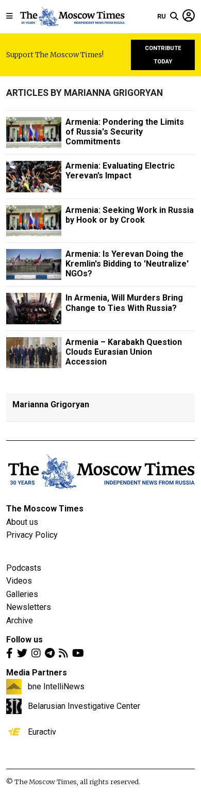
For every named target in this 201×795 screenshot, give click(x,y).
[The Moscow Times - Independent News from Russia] (72, 16)
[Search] (174, 16)
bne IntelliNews (56, 686)
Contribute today (163, 55)
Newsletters (28, 607)
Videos (19, 581)
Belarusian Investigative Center (84, 705)
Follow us (24, 639)
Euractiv (42, 731)
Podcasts (23, 568)
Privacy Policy (32, 535)
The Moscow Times (44, 509)
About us (22, 522)
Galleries (22, 594)
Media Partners (36, 672)
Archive (19, 620)
